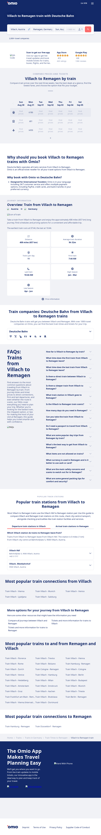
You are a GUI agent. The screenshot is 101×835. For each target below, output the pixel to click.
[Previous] (13, 103)
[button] (59, 29)
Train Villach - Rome (14, 663)
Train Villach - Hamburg (46, 674)
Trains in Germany (33, 737)
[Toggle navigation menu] (92, 3)
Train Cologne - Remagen (47, 669)
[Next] (88, 103)
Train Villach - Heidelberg (16, 680)
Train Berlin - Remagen (76, 697)
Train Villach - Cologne (76, 669)
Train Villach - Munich (45, 591)
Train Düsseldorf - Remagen (48, 726)
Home (10, 737)
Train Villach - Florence (15, 658)
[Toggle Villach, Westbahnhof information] (90, 565)
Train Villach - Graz (13, 691)
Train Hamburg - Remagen (78, 663)
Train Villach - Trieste (75, 691)
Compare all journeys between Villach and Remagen (27, 622)
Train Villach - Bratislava (46, 697)
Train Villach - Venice (75, 591)
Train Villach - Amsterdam (17, 686)
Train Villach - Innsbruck (46, 686)
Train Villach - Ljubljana (15, 596)
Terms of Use (39, 827)
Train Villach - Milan (44, 680)
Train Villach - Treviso (45, 658)
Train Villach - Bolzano (45, 663)
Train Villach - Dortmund (46, 702)
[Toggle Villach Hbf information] (90, 553)
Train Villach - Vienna (14, 591)
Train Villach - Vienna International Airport (24, 702)
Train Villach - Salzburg (45, 596)
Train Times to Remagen (56, 737)
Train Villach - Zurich (14, 669)
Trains (19, 737)
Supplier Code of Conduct (78, 827)
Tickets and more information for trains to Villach (71, 622)
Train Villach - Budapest (76, 680)
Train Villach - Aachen (45, 691)
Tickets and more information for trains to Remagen (28, 629)
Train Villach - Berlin (75, 674)
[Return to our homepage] (12, 3)
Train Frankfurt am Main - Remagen (21, 697)
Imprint (25, 827)
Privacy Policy (56, 827)
